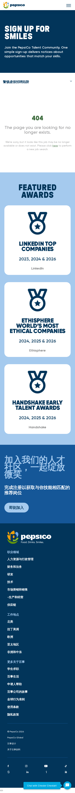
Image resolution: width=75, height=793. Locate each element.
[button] (37, 81)
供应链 (11, 604)
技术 (10, 581)
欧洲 (10, 636)
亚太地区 (13, 644)
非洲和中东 (14, 652)
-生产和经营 (15, 597)
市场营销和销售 (17, 589)
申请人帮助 (14, 684)
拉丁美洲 (13, 629)
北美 (10, 621)
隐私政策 (13, 714)
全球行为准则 (16, 699)
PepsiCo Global (15, 737)
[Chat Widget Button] (67, 785)
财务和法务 (14, 566)
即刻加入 (16, 507)
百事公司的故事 (17, 691)
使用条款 (13, 706)
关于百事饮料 (13, 749)
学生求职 (13, 668)
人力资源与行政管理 (20, 559)
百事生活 (13, 676)
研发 (10, 574)
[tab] (37, 81)
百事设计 (11, 743)
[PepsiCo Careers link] (14, 5)
